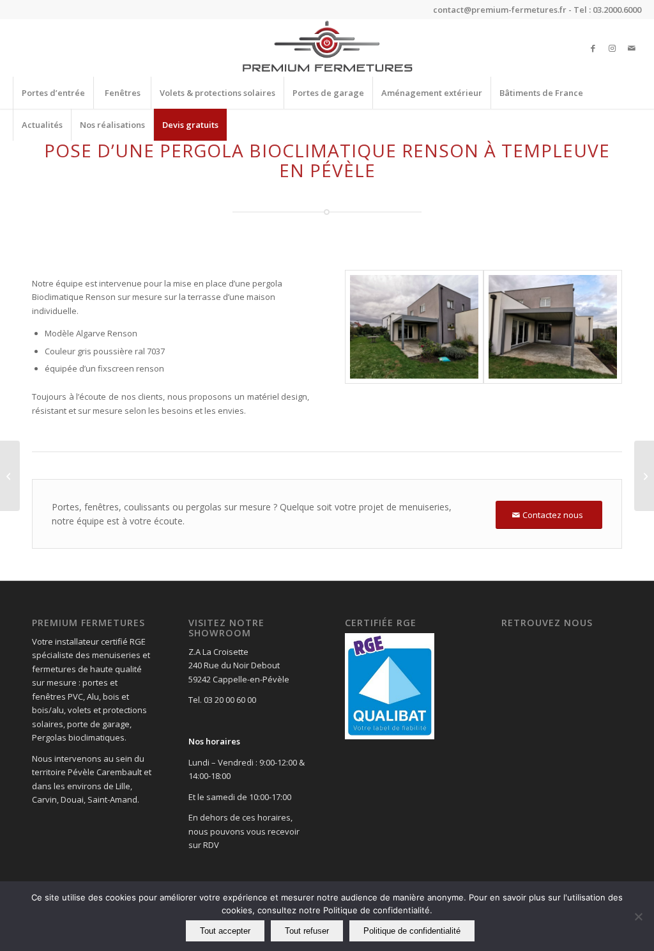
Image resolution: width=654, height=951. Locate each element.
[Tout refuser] (638, 916)
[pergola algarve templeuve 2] (552, 327)
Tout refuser (307, 931)
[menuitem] (53, 93)
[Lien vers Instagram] (612, 48)
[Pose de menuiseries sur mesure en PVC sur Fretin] (644, 476)
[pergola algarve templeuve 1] (414, 327)
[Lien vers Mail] (631, 48)
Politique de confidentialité (411, 931)
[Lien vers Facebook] (593, 48)
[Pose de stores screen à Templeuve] (10, 476)
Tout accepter (225, 931)
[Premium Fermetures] (326, 48)
